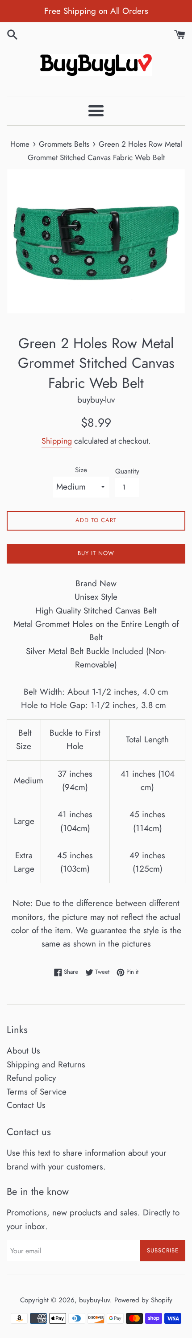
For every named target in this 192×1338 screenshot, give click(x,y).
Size (81, 470)
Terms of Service (37, 1092)
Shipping (57, 441)
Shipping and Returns (46, 1064)
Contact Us (26, 1105)
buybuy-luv (94, 1300)
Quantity (127, 471)
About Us (23, 1051)
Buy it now (96, 553)
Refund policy (31, 1078)
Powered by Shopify (143, 1300)
